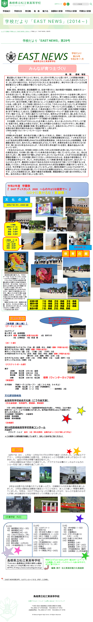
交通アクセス (32, 601)
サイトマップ (60, 601)
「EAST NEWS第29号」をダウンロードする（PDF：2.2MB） (26, 579)
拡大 (68, 4)
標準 (64, 4)
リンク (41, 601)
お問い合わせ (49, 601)
